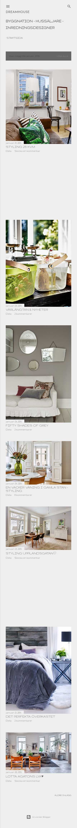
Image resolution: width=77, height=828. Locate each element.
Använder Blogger (41, 817)
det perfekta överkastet (30, 716)
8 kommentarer (23, 495)
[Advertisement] (38, 186)
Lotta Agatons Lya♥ (25, 776)
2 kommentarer (23, 314)
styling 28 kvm (20, 146)
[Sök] (69, 5)
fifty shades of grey (27, 425)
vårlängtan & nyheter (27, 309)
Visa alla (62, 56)
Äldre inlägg (63, 795)
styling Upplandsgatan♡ (31, 553)
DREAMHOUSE (18, 12)
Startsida (15, 38)
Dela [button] (8, 151)
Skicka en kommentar (27, 151)
